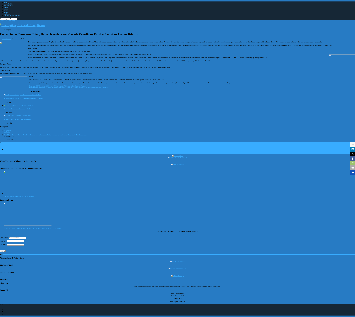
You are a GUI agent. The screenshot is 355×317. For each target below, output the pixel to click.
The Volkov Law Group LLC (12, 15)
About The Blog (8, 4)
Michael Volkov (6, 39)
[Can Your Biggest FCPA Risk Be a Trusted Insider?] (28, 193)
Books (5, 10)
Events (6, 7)
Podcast (6, 9)
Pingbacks (7, 132)
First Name (3, 241)
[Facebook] (352, 158)
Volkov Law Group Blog (7, 20)
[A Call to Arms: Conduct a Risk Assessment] (17, 115)
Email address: (4, 237)
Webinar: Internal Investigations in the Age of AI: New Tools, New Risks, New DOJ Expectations (32, 228)
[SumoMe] (352, 172)
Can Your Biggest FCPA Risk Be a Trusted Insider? (19, 196)
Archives (6, 12)
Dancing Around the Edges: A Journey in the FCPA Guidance (23, 98)
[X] (352, 154)
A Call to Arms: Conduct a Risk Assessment (17, 119)
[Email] (352, 167)
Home (5, 2)
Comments (7, 130)
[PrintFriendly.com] (352, 163)
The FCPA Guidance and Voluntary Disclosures (19, 109)
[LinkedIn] (352, 149)
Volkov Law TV (8, 5)
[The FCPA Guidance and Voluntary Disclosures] (18, 105)
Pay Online (7, 14)
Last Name (3, 244)
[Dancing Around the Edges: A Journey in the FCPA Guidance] (22, 95)
